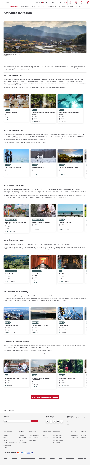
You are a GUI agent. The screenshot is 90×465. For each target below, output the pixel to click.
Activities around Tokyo (14, 185)
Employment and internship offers (10, 442)
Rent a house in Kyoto (57, 437)
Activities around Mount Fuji (16, 292)
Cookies (60, 458)
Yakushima (62, 375)
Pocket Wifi (45, 437)
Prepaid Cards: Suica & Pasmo (35, 438)
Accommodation (51, 6)
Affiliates (5, 437)
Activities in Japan (74, 434)
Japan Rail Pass (32, 434)
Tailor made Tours (22, 438)
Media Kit (5, 440)
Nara (60, 271)
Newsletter (6, 435)
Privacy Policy (42, 458)
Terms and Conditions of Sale (28, 458)
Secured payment (82, 458)
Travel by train (83, 437)
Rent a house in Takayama (58, 440)
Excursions (41, 6)
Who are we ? (6, 434)
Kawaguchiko (35, 322)
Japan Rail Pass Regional (34, 437)
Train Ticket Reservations (34, 435)
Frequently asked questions (9, 443)
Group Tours (21, 435)
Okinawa (7, 109)
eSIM (44, 435)
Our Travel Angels (56, 442)
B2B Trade (6, 438)
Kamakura (61, 219)
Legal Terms (14, 458)
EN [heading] (60, 2)
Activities (78, 6)
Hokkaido (7, 164)
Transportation (24, 6)
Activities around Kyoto (14, 240)
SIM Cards (45, 434)
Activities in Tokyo (74, 435)
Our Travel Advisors (23, 442)
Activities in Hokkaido (13, 130)
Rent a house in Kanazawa (58, 438)
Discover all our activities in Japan (45, 397)
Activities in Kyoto (36, 271)
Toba (6, 375)
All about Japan (83, 434)
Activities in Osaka (74, 438)
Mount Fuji (7, 322)
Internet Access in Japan (66, 6)
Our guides (21, 440)
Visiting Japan (13, 6)
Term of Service (70, 458)
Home (5, 410)
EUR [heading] (64, 2)
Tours (33, 6)
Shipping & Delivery (7, 445)
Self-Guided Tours (22, 437)
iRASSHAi (5, 447)
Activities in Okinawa (13, 76)
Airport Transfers (32, 440)
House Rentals (56, 434)
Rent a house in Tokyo (57, 435)
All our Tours (21, 434)
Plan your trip (83, 435)
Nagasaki (34, 375)
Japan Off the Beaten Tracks (16, 342)
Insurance (52, 458)
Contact (5, 458)
